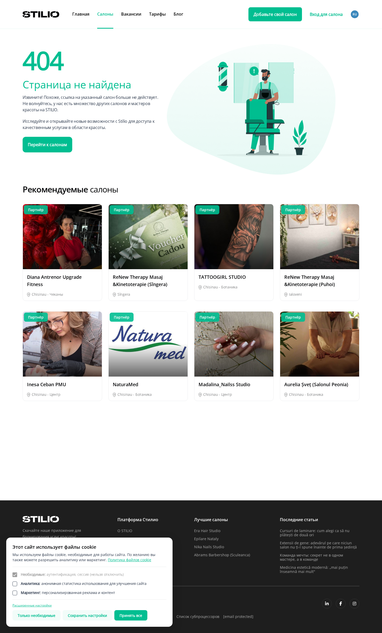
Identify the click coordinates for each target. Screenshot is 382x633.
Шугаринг (260, 483)
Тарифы (157, 14)
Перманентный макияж (158, 474)
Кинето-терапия (323, 456)
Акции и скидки (94, 456)
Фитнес (200, 483)
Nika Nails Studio (209, 546)
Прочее (201, 474)
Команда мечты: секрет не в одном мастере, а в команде (311, 557)
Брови (142, 456)
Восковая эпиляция (211, 456)
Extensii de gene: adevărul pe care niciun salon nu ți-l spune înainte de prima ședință (318, 545)
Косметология (92, 465)
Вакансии (131, 14)
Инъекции (260, 456)
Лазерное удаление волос (217, 465)
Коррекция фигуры (40, 465)
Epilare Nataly (206, 538)
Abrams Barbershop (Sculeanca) (222, 554)
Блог (178, 14)
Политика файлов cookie (129, 559)
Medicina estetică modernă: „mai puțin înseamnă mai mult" (314, 569)
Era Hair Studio (207, 530)
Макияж (258, 465)
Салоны (105, 14)
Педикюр (88, 474)
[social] (327, 604)
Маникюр (317, 465)
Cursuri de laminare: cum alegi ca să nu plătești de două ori (315, 532)
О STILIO (124, 530)
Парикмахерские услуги (44, 474)
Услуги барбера (94, 483)
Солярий (316, 474)
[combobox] (355, 14)
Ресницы (259, 474)
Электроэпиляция (324, 483)
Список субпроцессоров (197, 616)
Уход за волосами (152, 483)
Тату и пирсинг (36, 483)
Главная (80, 14)
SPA (26, 456)
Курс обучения (150, 465)
